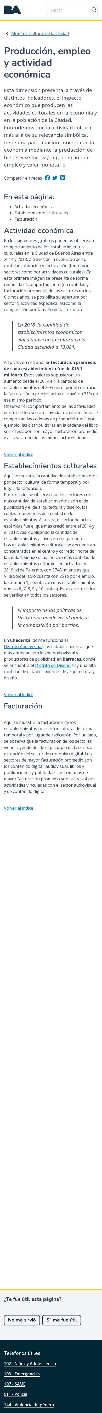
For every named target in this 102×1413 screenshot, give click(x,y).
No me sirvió (22, 1320)
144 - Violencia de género (29, 1405)
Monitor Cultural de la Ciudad (40, 33)
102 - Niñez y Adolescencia (30, 1363)
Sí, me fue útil (61, 1320)
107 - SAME (14, 1384)
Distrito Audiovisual (23, 646)
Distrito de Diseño (53, 665)
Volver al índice (18, 454)
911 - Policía (15, 1394)
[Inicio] (12, 9)
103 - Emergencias (22, 1374)
